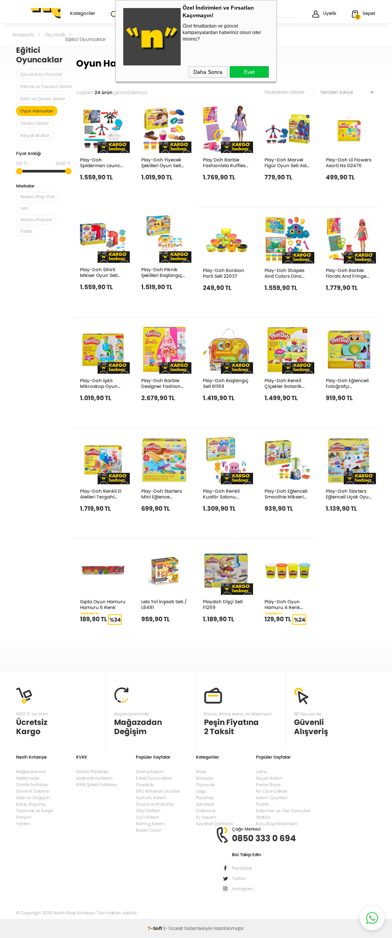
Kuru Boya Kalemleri (276, 824)
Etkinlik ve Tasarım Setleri (46, 86)
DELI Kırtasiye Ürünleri (158, 791)
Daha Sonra (207, 72)
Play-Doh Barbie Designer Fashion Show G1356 (161, 383)
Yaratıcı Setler (34, 123)
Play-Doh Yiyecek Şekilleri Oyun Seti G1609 (161, 162)
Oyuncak (205, 785)
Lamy (261, 772)
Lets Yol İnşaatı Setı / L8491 (164, 604)
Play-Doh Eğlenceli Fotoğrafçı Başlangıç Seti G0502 (347, 383)
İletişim (23, 817)
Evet (249, 72)
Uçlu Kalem (147, 817)
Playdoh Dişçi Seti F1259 (223, 604)
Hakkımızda (27, 778)
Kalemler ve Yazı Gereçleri (283, 811)
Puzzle (262, 804)
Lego (201, 791)
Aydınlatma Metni (94, 778)
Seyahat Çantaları (214, 824)
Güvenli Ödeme (32, 791)
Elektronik (206, 811)
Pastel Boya (268, 785)
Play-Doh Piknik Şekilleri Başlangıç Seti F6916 (161, 272)
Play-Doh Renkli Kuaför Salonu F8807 (221, 494)
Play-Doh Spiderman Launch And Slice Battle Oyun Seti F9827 (101, 162)
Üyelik (329, 13)
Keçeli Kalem (269, 778)
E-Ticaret (173, 928)
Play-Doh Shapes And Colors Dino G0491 (284, 273)
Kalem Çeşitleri (271, 798)
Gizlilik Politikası (32, 785)
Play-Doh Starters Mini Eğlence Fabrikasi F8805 (161, 494)
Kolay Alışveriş (31, 804)
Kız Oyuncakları (271, 791)
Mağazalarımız (31, 772)
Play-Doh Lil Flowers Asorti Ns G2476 (348, 162)
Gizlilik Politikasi (92, 772)
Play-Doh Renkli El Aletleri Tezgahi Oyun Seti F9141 (100, 494)
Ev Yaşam (206, 817)
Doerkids (145, 785)
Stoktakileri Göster (284, 92)
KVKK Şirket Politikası (96, 785)
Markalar (25, 186)
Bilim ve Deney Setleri (42, 99)
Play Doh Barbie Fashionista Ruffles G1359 (224, 162)
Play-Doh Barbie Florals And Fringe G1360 (346, 273)
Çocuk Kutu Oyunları (41, 74)
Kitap (201, 772)
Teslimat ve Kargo (34, 811)
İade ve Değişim (33, 798)
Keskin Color (148, 830)
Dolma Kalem (150, 772)
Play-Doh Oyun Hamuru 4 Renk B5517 (282, 604)
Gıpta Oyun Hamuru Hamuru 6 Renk (103, 604)
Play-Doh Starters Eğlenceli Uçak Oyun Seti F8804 (349, 494)
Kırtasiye (205, 778)
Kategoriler (82, 13)
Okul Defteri (148, 811)
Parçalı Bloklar (34, 135)
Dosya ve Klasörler (155, 804)
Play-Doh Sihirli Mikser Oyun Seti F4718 (99, 272)
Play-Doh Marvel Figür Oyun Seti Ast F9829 (286, 162)
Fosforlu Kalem (151, 798)
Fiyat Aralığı (28, 153)
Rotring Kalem (150, 824)
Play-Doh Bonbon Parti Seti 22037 (223, 273)
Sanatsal (205, 804)
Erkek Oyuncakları (154, 778)
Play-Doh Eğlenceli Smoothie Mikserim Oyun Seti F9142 (286, 494)
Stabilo (263, 817)
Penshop (205, 798)
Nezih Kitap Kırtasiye (38, 13)
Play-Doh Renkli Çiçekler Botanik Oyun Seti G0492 (283, 383)
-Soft (155, 928)
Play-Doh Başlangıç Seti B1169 (225, 383)
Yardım (23, 824)
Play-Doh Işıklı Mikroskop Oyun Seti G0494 (99, 383)
